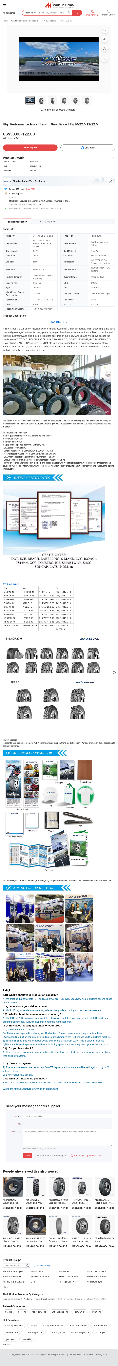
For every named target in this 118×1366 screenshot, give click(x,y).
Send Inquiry (30, 147)
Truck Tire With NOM (12, 1276)
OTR (33, 1281)
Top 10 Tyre (100, 1332)
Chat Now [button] (90, 147)
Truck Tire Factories (78, 1325)
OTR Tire (22, 1311)
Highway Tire (79, 1311)
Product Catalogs (43, 1265)
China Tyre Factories (14, 1325)
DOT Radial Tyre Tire (33, 1332)
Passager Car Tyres (67, 1281)
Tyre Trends (10, 1339)
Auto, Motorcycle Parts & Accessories (25, 21)
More (5, 1344)
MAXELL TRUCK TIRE (68, 1276)
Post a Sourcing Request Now (86, 1155)
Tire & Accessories (50, 21)
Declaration (88, 1355)
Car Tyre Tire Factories (53, 1325)
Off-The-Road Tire (60, 1311)
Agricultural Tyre (94, 1281)
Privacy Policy (101, 1355)
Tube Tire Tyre (11, 1332)
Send (27, 1155)
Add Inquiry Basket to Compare (59, 109)
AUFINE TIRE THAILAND (13, 1281)
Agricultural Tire (39, 1311)
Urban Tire (96, 1311)
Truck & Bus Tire (66, 21)
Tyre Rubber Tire (100, 1325)
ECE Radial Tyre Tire (80, 1332)
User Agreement (75, 1355)
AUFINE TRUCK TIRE (40, 1276)
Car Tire (8, 1311)
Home (5, 21)
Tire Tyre (33, 1325)
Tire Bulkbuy (27, 1339)
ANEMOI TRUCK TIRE (96, 1276)
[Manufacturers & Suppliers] (59, 5)
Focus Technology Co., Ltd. (40, 1355)
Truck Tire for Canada (96, 1271)
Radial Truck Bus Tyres (13, 1271)
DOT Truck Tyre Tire (56, 1332)
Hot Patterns (65, 1271)
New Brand (36, 1271)
